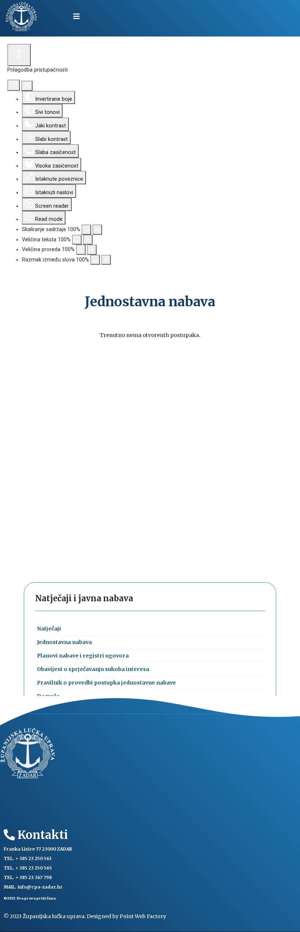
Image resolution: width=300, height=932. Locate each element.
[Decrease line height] (81, 250)
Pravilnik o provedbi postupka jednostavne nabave (106, 682)
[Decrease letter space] (95, 260)
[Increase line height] (92, 250)
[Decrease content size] (86, 230)
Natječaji (49, 628)
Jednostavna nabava (64, 642)
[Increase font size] (88, 240)
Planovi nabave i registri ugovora (83, 655)
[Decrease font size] (77, 240)
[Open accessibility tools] (19, 55)
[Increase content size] (97, 230)
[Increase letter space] (106, 260)
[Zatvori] (27, 86)
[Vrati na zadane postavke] (13, 85)
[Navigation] (76, 16)
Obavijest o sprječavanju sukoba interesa (93, 669)
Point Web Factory (143, 916)
